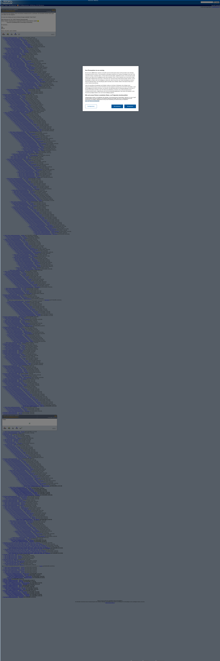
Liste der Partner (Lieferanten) (92, 100)
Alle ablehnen (117, 106)
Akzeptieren (130, 106)
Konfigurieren (91, 106)
